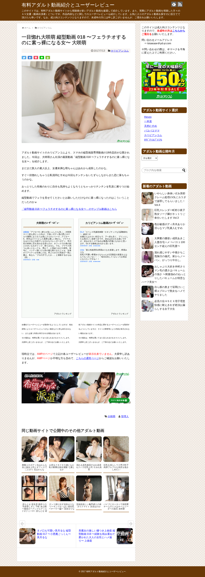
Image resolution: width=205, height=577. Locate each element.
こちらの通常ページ (87, 358)
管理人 (125, 416)
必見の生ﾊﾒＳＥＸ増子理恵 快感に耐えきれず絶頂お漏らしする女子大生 (169, 305)
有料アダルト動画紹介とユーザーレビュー (68, 5)
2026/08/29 (83, 246)
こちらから (178, 30)
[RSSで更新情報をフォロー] (180, 4)
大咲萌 (111, 416)
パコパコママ (152, 130)
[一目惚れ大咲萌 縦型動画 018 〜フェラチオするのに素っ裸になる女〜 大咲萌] (30, 57)
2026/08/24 (27, 260)
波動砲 (26, 232)
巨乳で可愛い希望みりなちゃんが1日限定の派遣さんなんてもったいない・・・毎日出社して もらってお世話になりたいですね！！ (103, 256)
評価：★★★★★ (94, 246)
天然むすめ (150, 126)
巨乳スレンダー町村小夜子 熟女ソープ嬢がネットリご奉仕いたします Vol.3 (169, 214)
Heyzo (148, 117)
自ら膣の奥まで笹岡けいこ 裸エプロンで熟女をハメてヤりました (169, 291)
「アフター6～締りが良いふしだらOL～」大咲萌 (50, 232)
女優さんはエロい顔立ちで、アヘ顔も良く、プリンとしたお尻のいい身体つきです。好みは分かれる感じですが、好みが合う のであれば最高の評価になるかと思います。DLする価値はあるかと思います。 (104, 240)
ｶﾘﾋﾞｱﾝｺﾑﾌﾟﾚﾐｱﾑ (153, 139)
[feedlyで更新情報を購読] (173, 4)
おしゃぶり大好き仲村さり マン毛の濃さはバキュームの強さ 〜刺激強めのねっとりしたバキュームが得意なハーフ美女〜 (164, 274)
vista (82, 250)
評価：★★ (35, 260)
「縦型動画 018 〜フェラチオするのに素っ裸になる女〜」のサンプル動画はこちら (69, 209)
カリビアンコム (120, 50)
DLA (82, 232)
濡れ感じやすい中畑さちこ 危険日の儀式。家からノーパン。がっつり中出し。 (169, 256)
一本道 (148, 121)
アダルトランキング (62, 314)
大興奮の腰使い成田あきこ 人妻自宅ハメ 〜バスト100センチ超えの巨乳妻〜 (169, 242)
